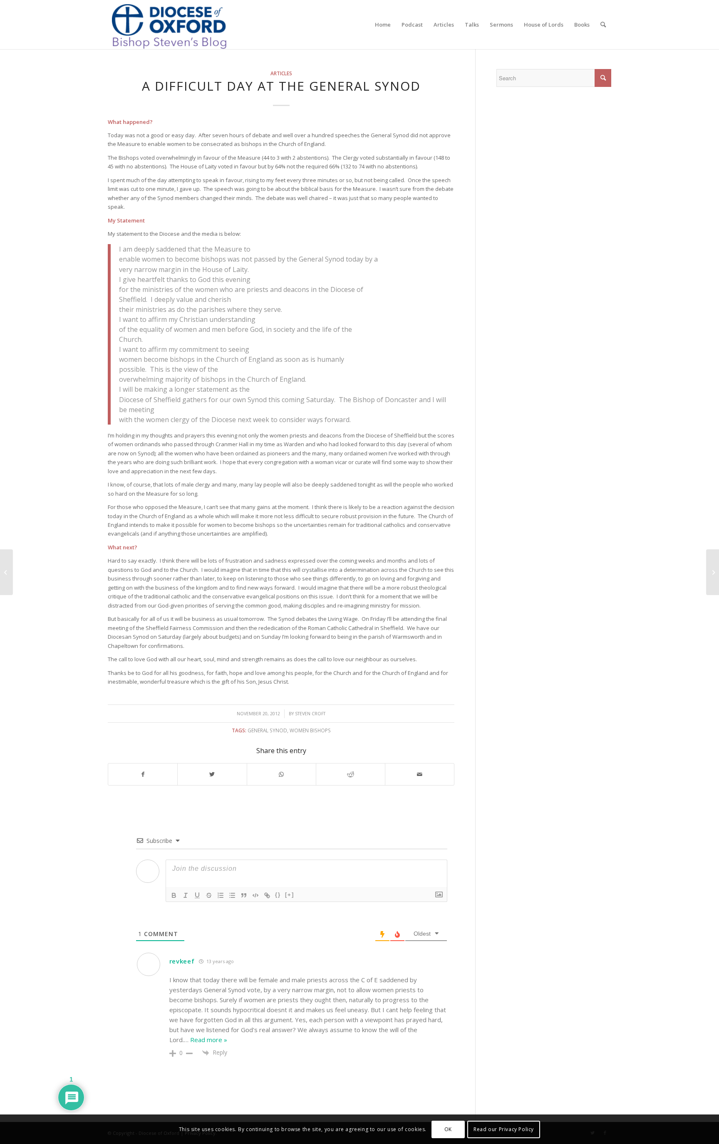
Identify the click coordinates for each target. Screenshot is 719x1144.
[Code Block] (255, 895)
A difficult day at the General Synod (281, 85)
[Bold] (174, 895)
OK (448, 1129)
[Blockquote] (244, 895)
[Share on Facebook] (142, 774)
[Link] (267, 895)
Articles (281, 73)
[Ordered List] (220, 895)
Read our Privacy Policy (504, 1129)
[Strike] (209, 895)
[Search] (603, 24)
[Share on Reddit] (350, 774)
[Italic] (185, 895)
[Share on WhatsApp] (281, 774)
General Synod (267, 730)
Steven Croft (310, 714)
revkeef (182, 961)
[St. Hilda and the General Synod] (6, 572)
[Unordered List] (232, 895)
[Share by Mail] (419, 774)
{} (278, 895)
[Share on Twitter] (212, 774)
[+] (289, 895)
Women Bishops (310, 730)
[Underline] (197, 895)
